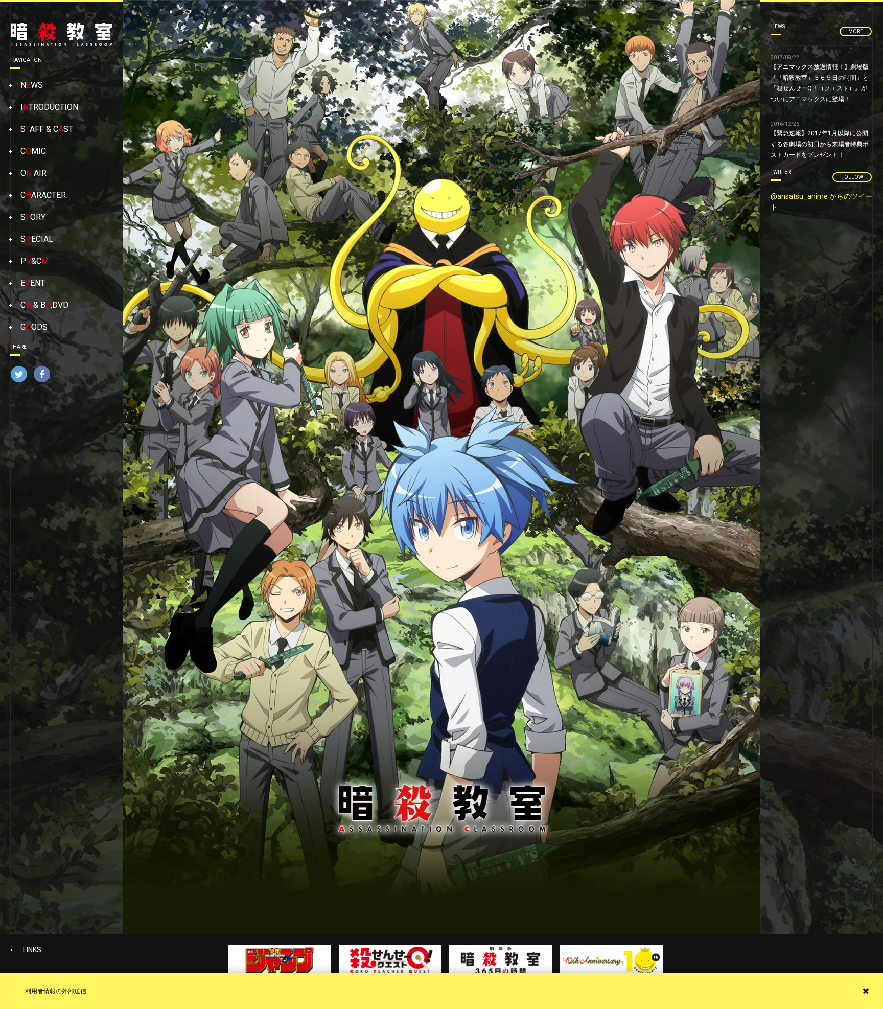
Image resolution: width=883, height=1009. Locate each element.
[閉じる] (866, 991)
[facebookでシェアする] (42, 377)
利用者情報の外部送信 (55, 991)
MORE (855, 31)
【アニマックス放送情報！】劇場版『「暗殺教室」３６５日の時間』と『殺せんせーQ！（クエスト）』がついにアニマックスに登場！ (820, 79)
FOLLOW (852, 177)
